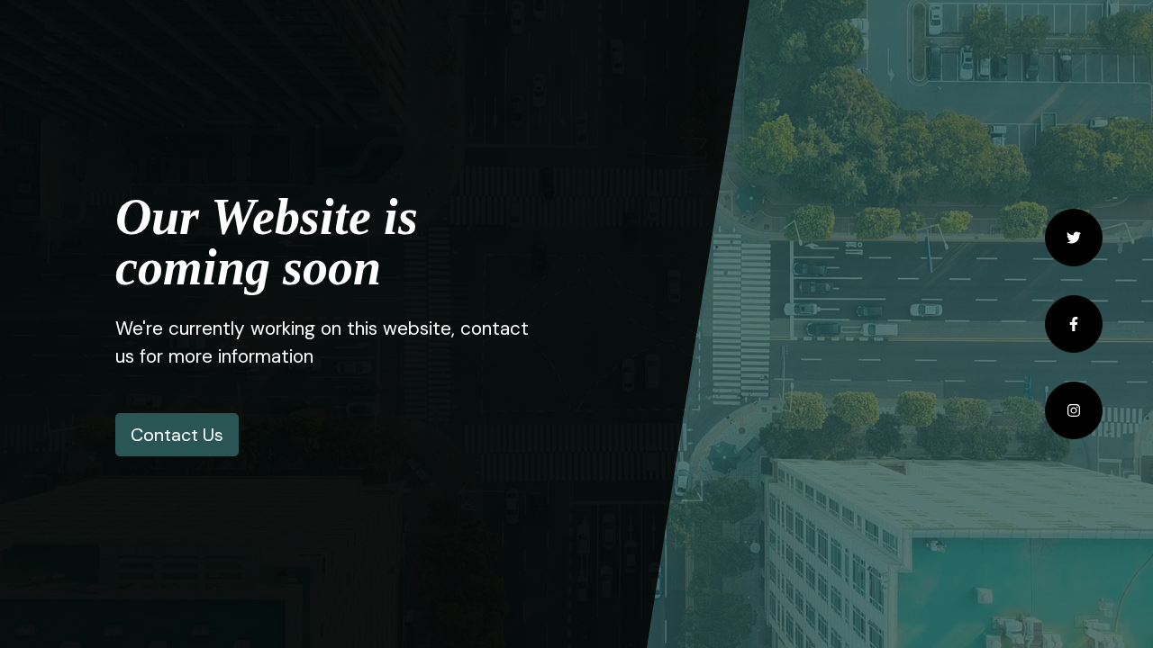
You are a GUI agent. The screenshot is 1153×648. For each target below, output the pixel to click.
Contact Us (177, 434)
